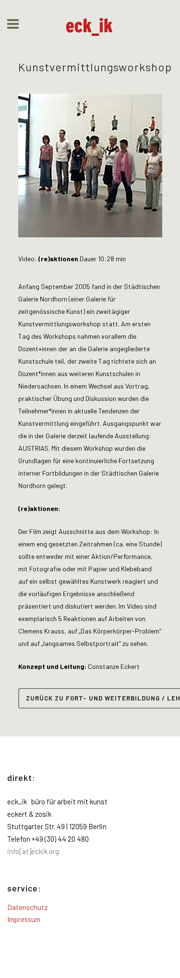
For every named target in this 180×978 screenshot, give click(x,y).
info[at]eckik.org (33, 851)
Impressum (23, 919)
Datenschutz (27, 907)
